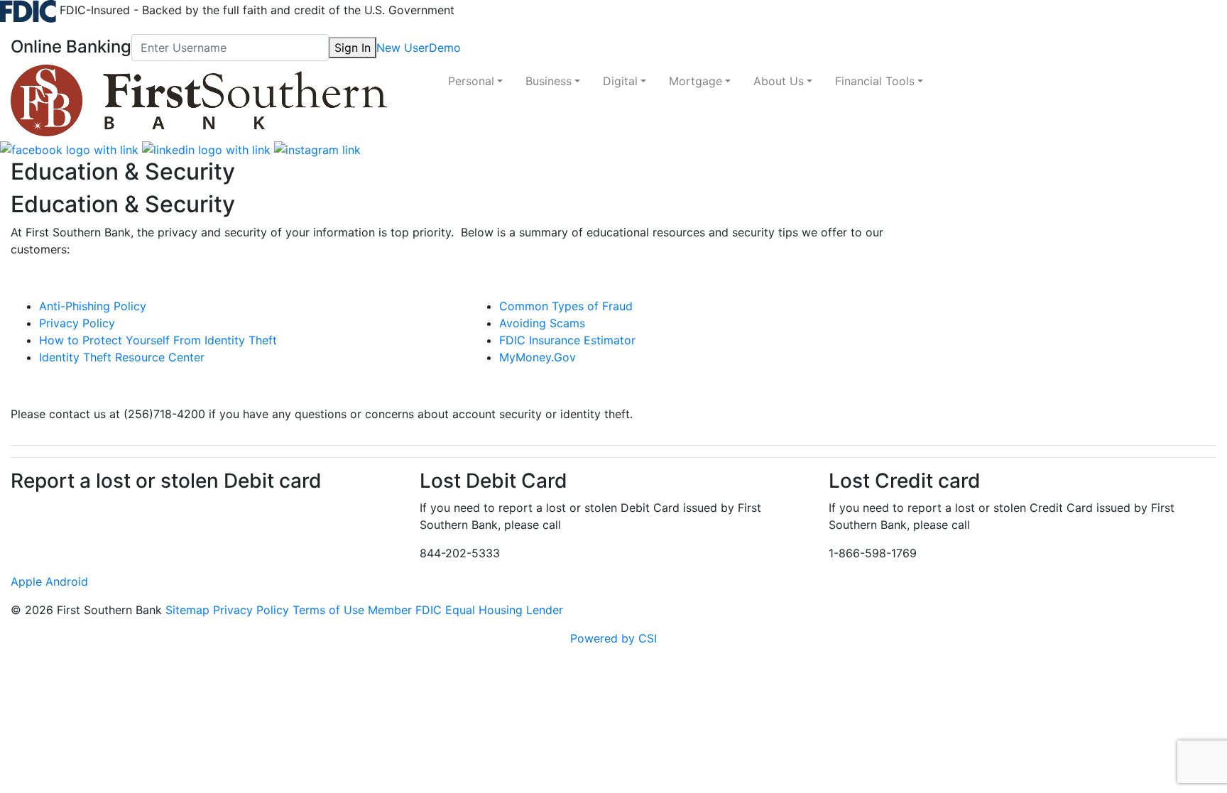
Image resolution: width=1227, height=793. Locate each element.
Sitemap (187, 610)
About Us (778, 81)
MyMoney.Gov (537, 357)
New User (402, 47)
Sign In (352, 47)
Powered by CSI (613, 638)
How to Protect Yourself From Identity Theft (158, 340)
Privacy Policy (77, 323)
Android (66, 581)
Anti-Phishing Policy (92, 306)
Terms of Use (328, 610)
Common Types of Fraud (566, 306)
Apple (26, 581)
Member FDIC (405, 610)
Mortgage (695, 81)
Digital (620, 81)
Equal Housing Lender (504, 610)
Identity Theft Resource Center (121, 357)
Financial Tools (875, 81)
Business (548, 81)
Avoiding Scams (542, 323)
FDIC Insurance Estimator (567, 340)
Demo (445, 47)
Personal (471, 81)
